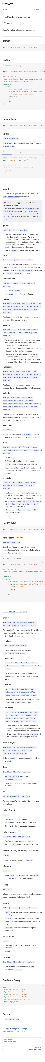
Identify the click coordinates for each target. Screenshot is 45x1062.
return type (16, 776)
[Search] (35, 3)
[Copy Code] (42, 47)
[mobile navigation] (41, 3)
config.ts (19, 66)
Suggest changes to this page (16, 1029)
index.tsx (8, 66)
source (6, 216)
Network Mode (14, 294)
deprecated (19, 537)
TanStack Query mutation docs (15, 611)
